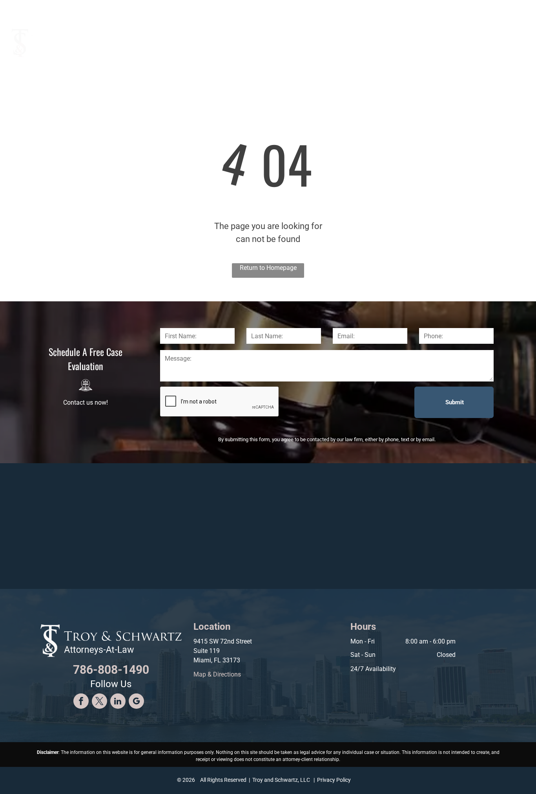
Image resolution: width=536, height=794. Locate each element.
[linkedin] (118, 702)
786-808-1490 (483, 8)
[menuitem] (271, 37)
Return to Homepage (268, 267)
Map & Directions (217, 674)
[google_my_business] (136, 702)
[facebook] (81, 702)
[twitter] (99, 702)
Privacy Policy (334, 780)
